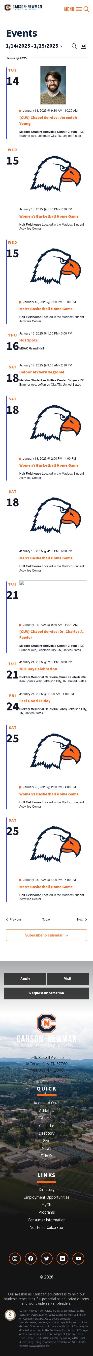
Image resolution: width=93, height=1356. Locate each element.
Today (46, 919)
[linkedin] (62, 1259)
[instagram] (15, 1259)
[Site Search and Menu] (76, 9)
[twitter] (47, 1259)
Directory (47, 1133)
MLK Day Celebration (38, 669)
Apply (25, 979)
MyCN (46, 1205)
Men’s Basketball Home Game (46, 309)
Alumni (46, 1118)
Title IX (47, 1156)
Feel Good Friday (34, 701)
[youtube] (78, 1259)
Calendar (46, 1126)
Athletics (46, 1111)
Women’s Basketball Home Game (49, 216)
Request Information (46, 993)
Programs (46, 1212)
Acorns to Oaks (46, 1103)
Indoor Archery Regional (41, 372)
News (46, 1149)
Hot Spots (28, 340)
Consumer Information (46, 1220)
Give (46, 1141)
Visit (67, 979)
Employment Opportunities (46, 1197)
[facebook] (31, 1259)
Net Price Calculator (46, 1228)
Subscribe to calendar (43, 934)
